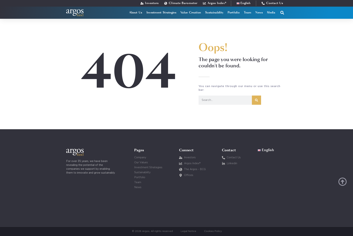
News (259, 12)
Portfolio (234, 12)
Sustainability (214, 12)
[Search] (256, 100)
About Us (135, 12)
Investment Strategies (161, 12)
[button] (282, 12)
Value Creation (191, 12)
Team (247, 12)
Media (271, 12)
